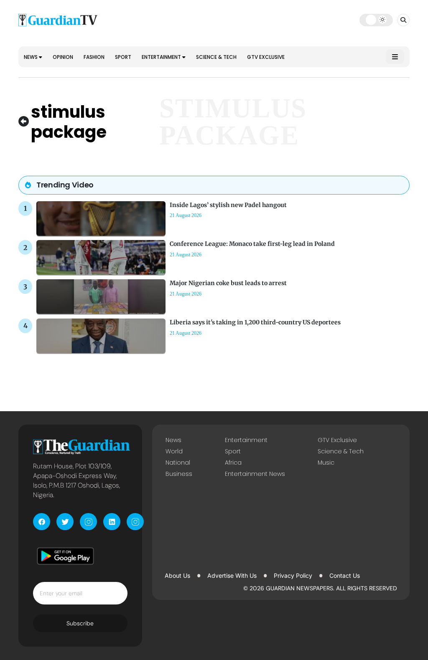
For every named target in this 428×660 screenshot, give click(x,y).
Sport (123, 57)
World (174, 451)
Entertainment (162, 57)
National (178, 462)
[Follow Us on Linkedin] (111, 521)
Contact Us (344, 575)
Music (326, 462)
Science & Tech (216, 57)
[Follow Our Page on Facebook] (41, 521)
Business (179, 474)
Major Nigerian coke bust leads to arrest (228, 283)
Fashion (94, 57)
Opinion (63, 57)
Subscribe (80, 623)
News (31, 57)
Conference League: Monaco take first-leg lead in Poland (252, 244)
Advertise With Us (232, 575)
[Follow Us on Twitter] (65, 521)
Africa (233, 462)
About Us (177, 575)
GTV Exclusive (266, 57)
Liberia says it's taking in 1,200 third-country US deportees (255, 322)
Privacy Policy (293, 575)
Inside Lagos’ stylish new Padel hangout (228, 205)
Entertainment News (255, 474)
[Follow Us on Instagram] (88, 521)
